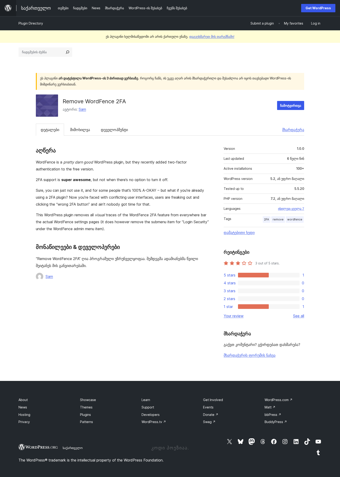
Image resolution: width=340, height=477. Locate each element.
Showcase (88, 400)
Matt (270, 407)
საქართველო (73, 448)
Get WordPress (318, 8)
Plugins (85, 415)
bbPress (273, 415)
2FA (266, 219)
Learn (146, 400)
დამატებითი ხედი (239, 232)
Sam (82, 109)
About (23, 400)
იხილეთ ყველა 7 (291, 208)
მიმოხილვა (80, 129)
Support (148, 407)
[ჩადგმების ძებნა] (67, 52)
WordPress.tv (154, 422)
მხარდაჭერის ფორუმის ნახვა (249, 355)
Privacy (24, 422)
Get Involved (213, 400)
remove (278, 219)
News (23, 407)
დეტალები (50, 129)
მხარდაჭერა (293, 129)
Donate (210, 415)
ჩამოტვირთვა (290, 105)
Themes (86, 407)
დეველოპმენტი (114, 129)
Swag (209, 422)
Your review (234, 316)
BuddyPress (276, 422)
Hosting (24, 415)
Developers (151, 415)
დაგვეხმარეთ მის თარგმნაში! (211, 36)
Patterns (86, 422)
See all (298, 316)
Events (208, 407)
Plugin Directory (31, 23)
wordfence (294, 219)
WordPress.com (279, 400)
